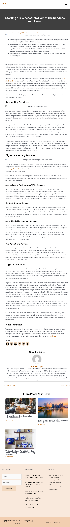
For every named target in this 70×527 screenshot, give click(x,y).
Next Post (65, 385)
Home (50, 484)
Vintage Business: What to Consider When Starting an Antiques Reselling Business (20, 452)
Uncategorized (53, 489)
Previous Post (9, 385)
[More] (27, 344)
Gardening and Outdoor (55, 480)
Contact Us (56, 522)
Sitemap (17, 523)
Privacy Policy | (28, 521)
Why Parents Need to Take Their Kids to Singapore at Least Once (53, 421)
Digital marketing (15, 169)
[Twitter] (11, 344)
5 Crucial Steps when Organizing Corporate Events (18, 417)
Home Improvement (54, 487)
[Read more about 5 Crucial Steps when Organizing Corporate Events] (20, 406)
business (53, 336)
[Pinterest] (19, 344)
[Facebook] (7, 344)
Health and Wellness (54, 482)
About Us (48, 522)
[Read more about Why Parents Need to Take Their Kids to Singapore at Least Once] (53, 408)
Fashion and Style (53, 477)
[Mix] (23, 344)
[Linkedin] (15, 344)
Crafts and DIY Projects (55, 475)
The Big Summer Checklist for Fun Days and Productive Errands (34, 484)
